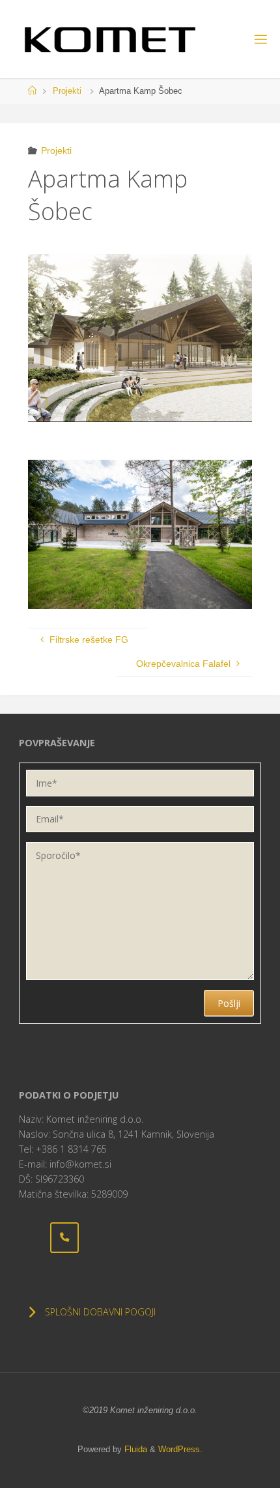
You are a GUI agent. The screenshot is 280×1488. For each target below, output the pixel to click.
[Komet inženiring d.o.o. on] (33, 1237)
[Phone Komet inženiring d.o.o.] (64, 1237)
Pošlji (228, 1003)
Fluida (134, 1449)
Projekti (67, 91)
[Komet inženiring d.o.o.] (110, 39)
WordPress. (180, 1449)
